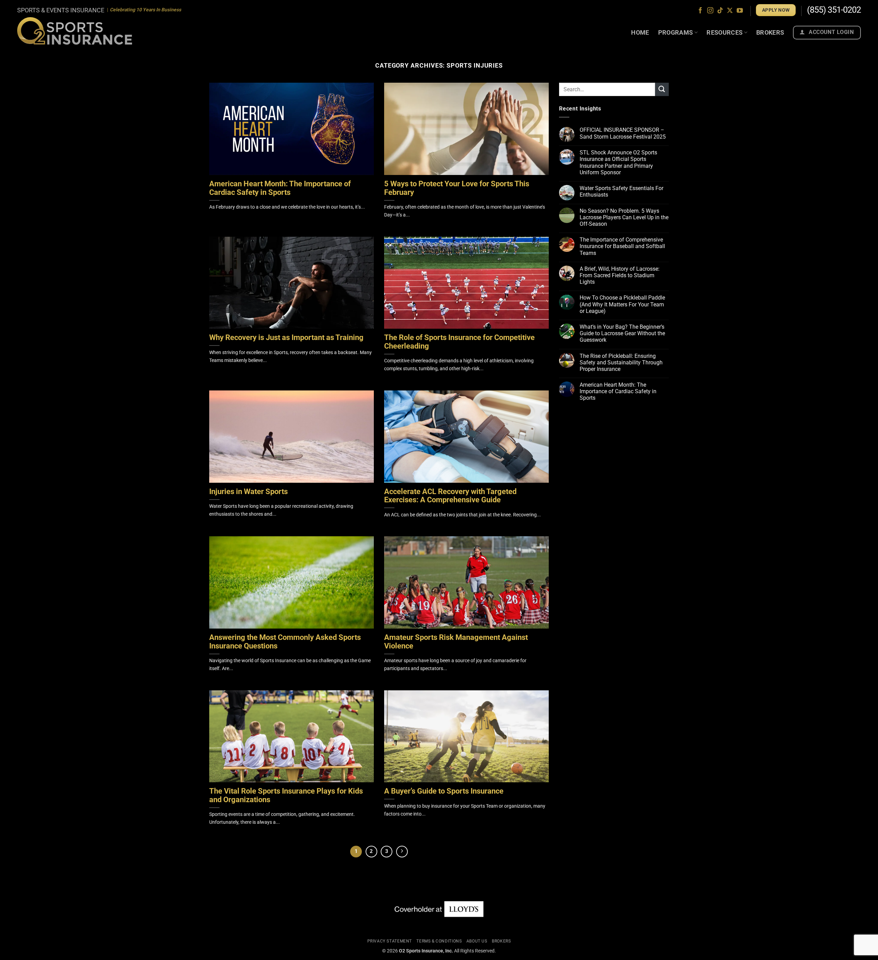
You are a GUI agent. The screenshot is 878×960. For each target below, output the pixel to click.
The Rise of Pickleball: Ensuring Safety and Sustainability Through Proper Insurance (621, 362)
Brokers (770, 32)
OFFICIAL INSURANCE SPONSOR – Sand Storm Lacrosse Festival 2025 (623, 133)
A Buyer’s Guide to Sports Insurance (443, 791)
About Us (476, 941)
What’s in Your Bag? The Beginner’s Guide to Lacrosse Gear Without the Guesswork (622, 333)
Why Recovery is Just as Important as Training (286, 337)
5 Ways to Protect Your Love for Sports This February (456, 188)
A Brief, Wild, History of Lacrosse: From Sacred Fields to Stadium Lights (620, 275)
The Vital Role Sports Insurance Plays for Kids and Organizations (286, 795)
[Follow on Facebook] (700, 11)
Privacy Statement (389, 941)
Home (640, 32)
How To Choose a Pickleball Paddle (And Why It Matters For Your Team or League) (622, 304)
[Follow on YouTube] (740, 11)
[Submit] (662, 89)
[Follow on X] (730, 11)
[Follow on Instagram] (710, 11)
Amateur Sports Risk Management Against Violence (456, 641)
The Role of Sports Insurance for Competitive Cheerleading (459, 341)
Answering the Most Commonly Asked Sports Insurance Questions (285, 641)
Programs (675, 32)
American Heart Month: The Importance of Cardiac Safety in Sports (280, 188)
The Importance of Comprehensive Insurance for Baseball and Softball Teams (622, 246)
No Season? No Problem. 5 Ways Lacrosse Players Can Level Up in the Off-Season (624, 217)
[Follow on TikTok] (720, 11)
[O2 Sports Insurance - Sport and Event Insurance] (74, 31)
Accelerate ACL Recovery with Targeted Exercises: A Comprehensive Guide (450, 496)
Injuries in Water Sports (248, 492)
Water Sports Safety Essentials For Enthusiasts (621, 191)
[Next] (402, 851)
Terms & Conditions (439, 941)
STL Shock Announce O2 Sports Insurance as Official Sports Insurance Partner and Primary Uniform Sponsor (618, 162)
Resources (725, 32)
